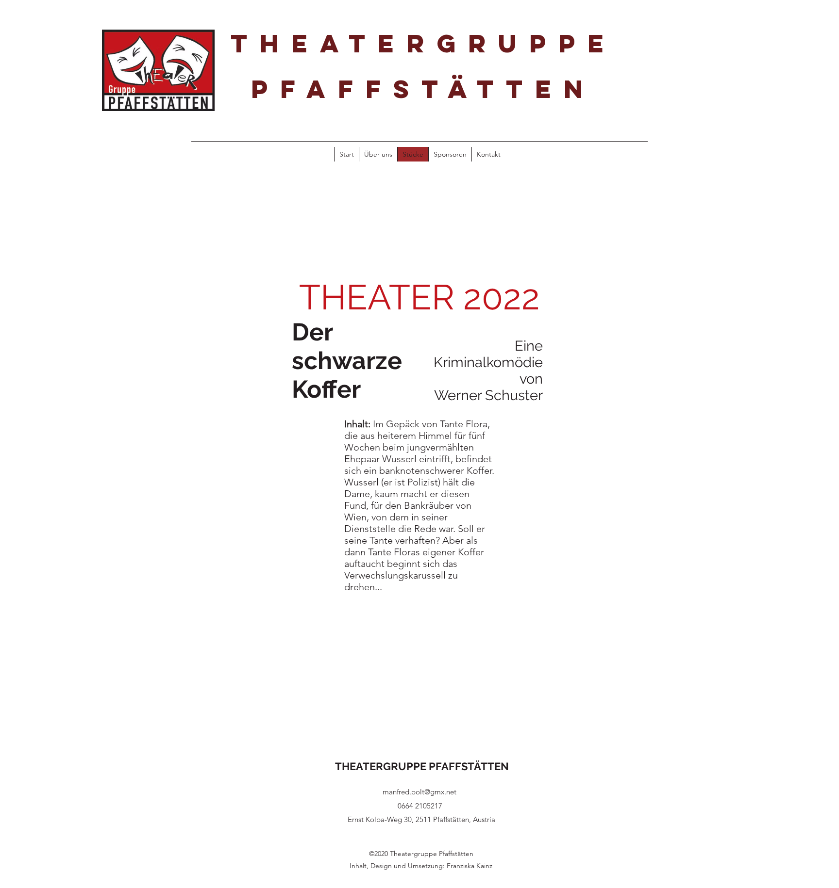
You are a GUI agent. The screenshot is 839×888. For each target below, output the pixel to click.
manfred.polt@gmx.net (419, 791)
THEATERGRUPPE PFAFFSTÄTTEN (422, 766)
